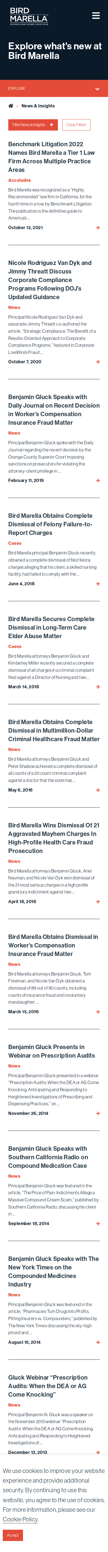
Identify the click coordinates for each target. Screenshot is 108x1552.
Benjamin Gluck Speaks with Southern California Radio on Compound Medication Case (48, 1157)
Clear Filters (76, 125)
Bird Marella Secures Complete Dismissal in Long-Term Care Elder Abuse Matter (51, 628)
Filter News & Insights (28, 125)
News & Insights (38, 106)
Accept (13, 1535)
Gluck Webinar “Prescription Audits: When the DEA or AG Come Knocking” (48, 1386)
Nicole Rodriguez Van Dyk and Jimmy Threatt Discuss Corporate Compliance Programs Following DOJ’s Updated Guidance (49, 280)
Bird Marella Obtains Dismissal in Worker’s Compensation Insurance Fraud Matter (53, 945)
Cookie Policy (20, 1519)
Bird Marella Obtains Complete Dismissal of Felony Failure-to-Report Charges (50, 524)
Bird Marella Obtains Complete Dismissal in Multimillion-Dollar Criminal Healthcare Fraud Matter (54, 731)
